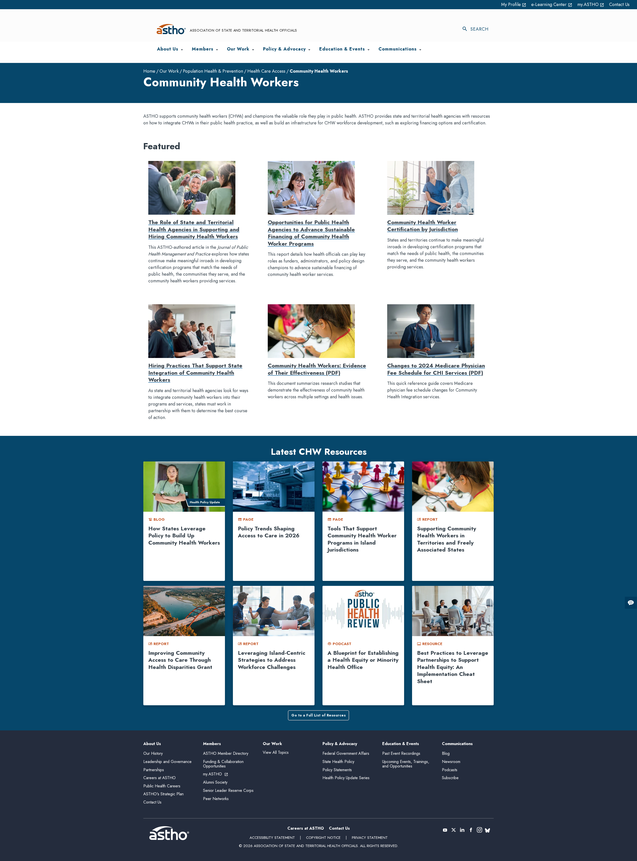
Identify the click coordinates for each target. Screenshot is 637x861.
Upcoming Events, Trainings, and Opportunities (405, 764)
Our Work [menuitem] (238, 49)
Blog (446, 753)
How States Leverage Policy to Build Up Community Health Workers (184, 535)
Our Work (169, 71)
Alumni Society (215, 782)
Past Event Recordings (401, 753)
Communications (457, 744)
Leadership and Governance (167, 761)
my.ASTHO (590, 4)
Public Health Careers (161, 786)
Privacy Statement (370, 837)
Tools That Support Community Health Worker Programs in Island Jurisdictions (362, 539)
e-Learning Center (551, 4)
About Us (152, 744)
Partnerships (153, 770)
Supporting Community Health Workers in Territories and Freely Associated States (446, 539)
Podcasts (449, 770)
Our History (153, 753)
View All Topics (276, 752)
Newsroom (451, 761)
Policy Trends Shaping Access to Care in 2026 (269, 532)
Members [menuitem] (202, 49)
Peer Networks (216, 799)
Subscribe (450, 778)
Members (212, 744)
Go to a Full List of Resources (318, 715)
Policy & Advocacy (339, 744)
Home (149, 71)
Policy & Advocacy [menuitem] (284, 49)
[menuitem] (181, 49)
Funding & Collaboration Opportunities (223, 764)
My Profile (514, 4)
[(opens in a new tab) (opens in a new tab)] (445, 830)
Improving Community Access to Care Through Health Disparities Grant (180, 660)
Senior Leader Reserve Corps (228, 790)
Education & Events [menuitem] (342, 49)
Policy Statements (337, 770)
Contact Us (619, 4)
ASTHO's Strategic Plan (163, 794)
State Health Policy (338, 761)
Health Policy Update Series (346, 778)
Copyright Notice (323, 837)
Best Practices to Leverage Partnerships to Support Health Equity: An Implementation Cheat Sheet (452, 667)
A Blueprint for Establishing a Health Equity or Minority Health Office (363, 660)
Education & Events (400, 744)
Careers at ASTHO (159, 778)
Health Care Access (266, 71)
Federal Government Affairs (345, 753)
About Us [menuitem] (167, 49)
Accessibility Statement (272, 837)
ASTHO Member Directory (225, 753)
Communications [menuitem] (397, 49)
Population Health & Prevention (213, 71)
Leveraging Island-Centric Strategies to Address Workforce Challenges (271, 660)
